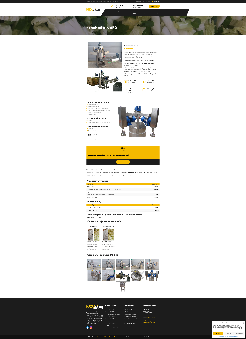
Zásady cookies (221, 336)
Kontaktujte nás (123, 162)
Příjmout (218, 333)
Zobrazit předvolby (239, 333)
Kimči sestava (128, 321)
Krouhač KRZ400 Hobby (112, 312)
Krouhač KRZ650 (110, 318)
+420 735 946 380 (118, 5)
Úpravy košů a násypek (130, 316)
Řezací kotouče (128, 309)
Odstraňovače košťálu (130, 314)
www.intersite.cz (121, 337)
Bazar (116, 1)
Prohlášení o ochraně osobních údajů (231, 336)
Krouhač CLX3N (110, 309)
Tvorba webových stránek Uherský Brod (107, 337)
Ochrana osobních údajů (149, 322)
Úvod (107, 12)
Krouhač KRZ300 (110, 323)
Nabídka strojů (154, 6)
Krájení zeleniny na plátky (131, 318)
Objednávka (156, 1)
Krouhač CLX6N (110, 321)
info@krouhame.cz (138, 5)
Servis (128, 12)
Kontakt (150, 12)
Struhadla (127, 312)
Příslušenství (121, 12)
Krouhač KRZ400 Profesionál (113, 314)
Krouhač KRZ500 (110, 316)
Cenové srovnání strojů (108, 1)
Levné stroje (89, 1)
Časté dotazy (138, 1)
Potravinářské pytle (97, 1)
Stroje (113, 12)
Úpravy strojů (134, 12)
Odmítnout (228, 333)
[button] (243, 322)
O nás (144, 12)
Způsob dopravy (146, 1)
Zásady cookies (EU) (147, 321)
